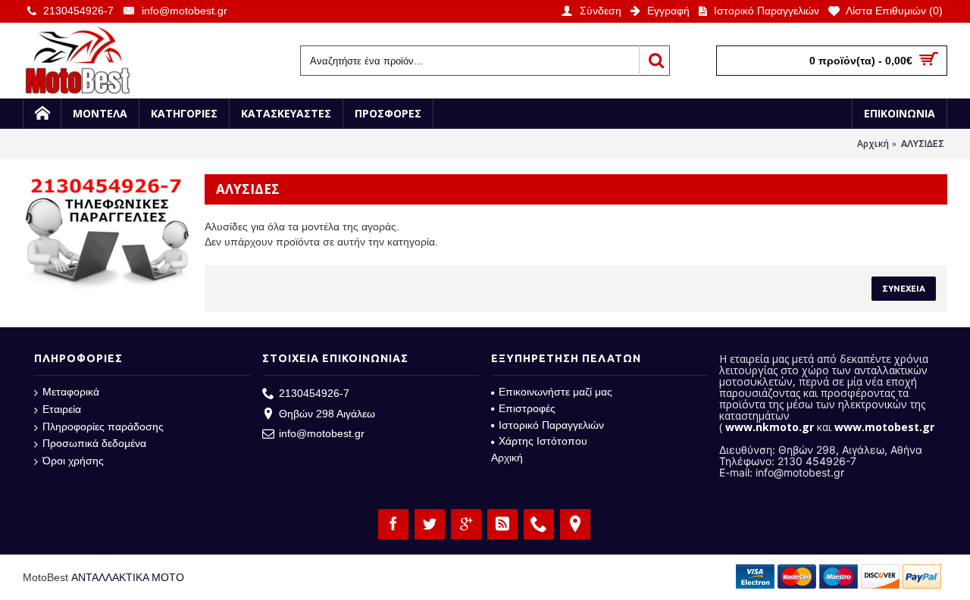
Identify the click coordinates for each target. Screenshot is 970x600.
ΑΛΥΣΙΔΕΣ (922, 143)
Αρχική (873, 143)
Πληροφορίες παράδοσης (103, 426)
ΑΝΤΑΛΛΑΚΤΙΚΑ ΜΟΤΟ (127, 577)
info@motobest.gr (322, 433)
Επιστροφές (527, 408)
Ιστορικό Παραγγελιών (551, 425)
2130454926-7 (314, 393)
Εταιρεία (61, 409)
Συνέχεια (903, 288)
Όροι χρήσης (73, 461)
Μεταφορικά (70, 392)
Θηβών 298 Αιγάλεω (327, 414)
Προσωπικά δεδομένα (94, 443)
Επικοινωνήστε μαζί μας (555, 392)
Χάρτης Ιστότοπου (543, 441)
